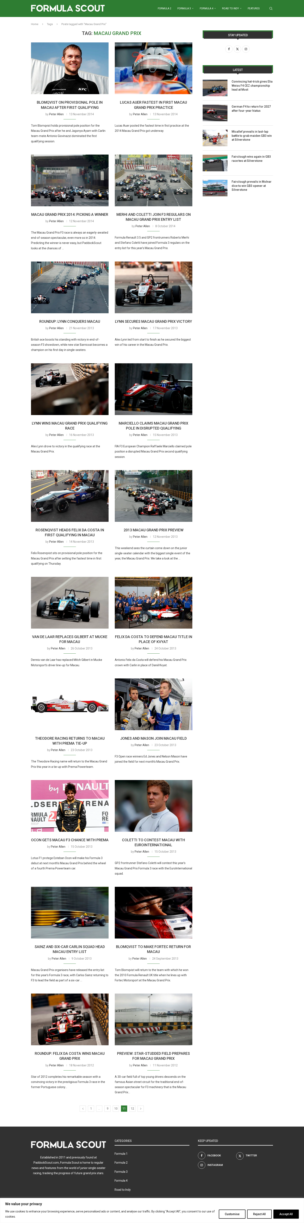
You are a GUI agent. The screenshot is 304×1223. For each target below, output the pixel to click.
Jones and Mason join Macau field (153, 738)
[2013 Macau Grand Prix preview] (153, 496)
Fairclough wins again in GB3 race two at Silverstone (251, 158)
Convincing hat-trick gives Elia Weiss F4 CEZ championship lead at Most (252, 85)
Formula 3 (184, 8)
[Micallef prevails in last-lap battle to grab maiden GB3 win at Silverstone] (215, 138)
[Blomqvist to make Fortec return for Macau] (153, 913)
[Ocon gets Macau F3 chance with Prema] (70, 806)
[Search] (271, 8)
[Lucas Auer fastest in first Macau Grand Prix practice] (153, 68)
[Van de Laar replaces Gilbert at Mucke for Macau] (70, 603)
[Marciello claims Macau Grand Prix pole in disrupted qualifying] (153, 389)
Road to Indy (230, 8)
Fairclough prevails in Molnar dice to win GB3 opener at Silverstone (252, 185)
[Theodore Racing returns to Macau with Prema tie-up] (70, 704)
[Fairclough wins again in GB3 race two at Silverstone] (215, 163)
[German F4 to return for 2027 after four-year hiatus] (215, 113)
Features (254, 8)
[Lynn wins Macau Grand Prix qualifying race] (70, 389)
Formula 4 (206, 8)
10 (115, 1108)
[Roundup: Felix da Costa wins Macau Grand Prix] (70, 1019)
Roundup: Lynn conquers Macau (69, 321)
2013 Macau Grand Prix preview (153, 530)
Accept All (286, 1214)
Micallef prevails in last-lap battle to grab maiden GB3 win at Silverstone (252, 135)
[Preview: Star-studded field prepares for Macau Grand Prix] (153, 1019)
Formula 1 (121, 1153)
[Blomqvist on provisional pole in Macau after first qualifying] (70, 68)
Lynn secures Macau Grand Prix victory (153, 321)
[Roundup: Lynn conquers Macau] (70, 287)
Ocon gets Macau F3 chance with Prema (70, 840)
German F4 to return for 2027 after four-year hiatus (251, 108)
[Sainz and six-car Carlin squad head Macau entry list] (70, 913)
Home (34, 24)
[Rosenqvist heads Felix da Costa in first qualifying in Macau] (70, 496)
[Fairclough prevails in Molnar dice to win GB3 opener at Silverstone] (215, 188)
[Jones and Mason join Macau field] (153, 704)
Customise (232, 1214)
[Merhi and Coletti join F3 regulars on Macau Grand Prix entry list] (153, 180)
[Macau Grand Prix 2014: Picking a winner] (70, 180)
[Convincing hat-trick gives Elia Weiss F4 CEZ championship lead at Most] (215, 88)
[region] (152, 1210)
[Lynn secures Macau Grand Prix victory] (153, 287)
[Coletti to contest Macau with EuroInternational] (153, 806)
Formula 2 (164, 8)
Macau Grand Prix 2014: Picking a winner (69, 214)
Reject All (259, 1214)
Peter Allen (56, 114)
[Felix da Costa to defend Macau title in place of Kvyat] (153, 603)
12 (132, 1108)
